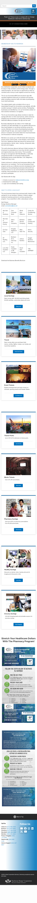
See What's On (18, 395)
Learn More (18, 580)
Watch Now (18, 485)
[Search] (34, 5)
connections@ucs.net (11, 206)
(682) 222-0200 (11, 832)
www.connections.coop (22, 180)
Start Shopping (18, 624)
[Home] (18, 11)
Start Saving (18, 529)
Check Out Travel (18, 351)
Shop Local (18, 306)
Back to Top (20, 817)
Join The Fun (18, 443)
